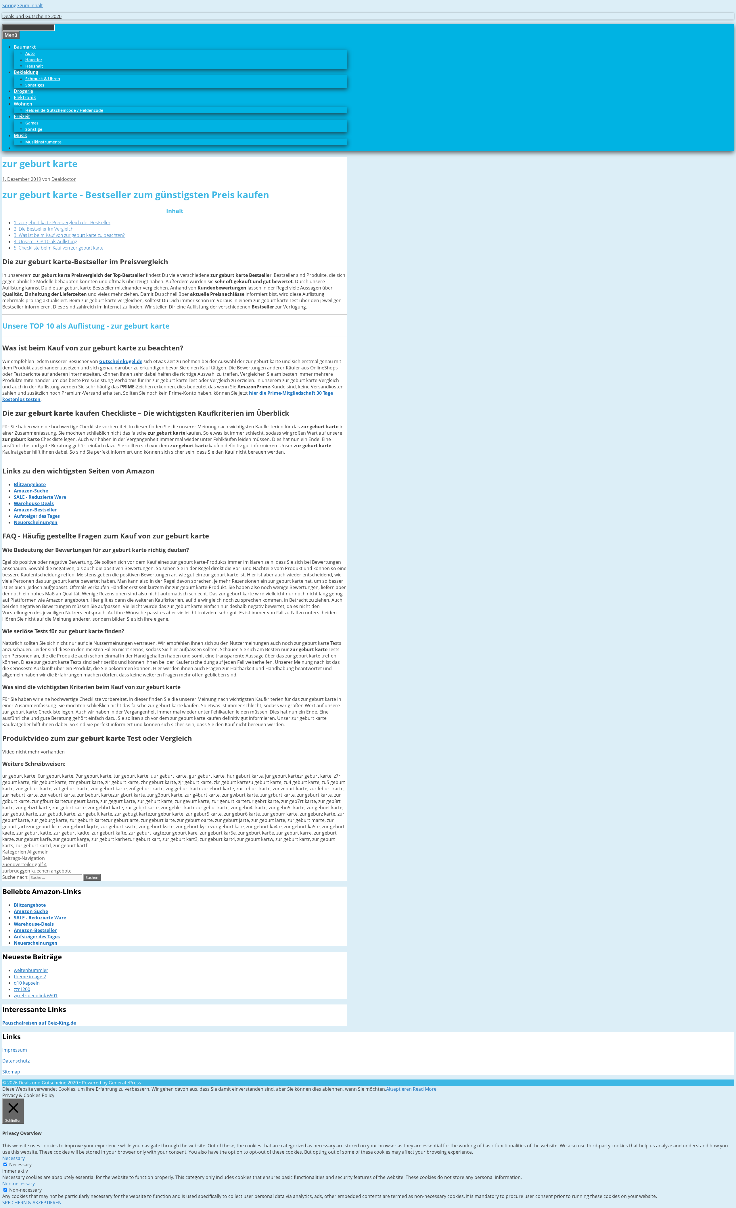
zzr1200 (22, 989)
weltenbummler (31, 970)
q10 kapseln (27, 983)
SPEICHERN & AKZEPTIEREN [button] (32, 1202)
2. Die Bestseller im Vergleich (43, 229)
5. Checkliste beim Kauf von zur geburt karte (58, 248)
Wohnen (23, 104)
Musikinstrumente (43, 142)
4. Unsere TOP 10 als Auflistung (45, 241)
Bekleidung (26, 72)
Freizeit (22, 116)
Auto (30, 53)
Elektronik (25, 97)
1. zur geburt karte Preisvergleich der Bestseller (62, 222)
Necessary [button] (13, 1158)
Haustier (33, 59)
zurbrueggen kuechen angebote (37, 871)
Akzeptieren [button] (399, 1089)
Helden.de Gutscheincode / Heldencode (64, 110)
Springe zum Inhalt (22, 5)
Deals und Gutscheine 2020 (32, 16)
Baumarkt (25, 47)
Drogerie (23, 91)
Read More (424, 1089)
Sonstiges (34, 85)
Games (32, 123)
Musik (20, 135)
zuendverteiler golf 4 (24, 864)
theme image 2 (30, 976)
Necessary (20, 1164)
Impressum (14, 1050)
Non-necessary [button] (18, 1183)
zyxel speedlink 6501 (35, 995)
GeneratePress (125, 1082)
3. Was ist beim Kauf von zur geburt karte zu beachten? (69, 235)
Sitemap (11, 1072)
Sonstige (33, 129)
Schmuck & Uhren (42, 78)
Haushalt (34, 66)
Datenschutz (16, 1061)
